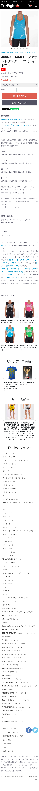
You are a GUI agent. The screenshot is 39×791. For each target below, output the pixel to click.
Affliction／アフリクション (11, 619)
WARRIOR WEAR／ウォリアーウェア (14, 721)
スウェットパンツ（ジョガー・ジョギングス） (18, 531)
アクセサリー (7, 541)
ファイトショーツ (8, 269)
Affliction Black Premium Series (12, 668)
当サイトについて (9, 729)
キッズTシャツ (8, 555)
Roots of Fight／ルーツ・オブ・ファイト (15, 700)
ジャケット (6, 523)
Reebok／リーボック (9, 696)
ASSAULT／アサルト (21, 125)
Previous (2, 377)
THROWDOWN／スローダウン (12, 710)
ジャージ (6, 471)
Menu (36, 5)
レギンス (13, 263)
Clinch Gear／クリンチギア (11, 650)
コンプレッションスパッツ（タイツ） (15, 474)
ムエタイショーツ (9, 467)
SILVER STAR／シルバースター (12, 657)
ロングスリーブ (8, 548)
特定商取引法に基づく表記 (13, 736)
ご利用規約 (7, 740)
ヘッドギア (6, 495)
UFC (3, 717)
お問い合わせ (8, 751)
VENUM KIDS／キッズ (13, 277)
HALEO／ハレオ (7, 675)
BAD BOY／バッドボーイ (10, 629)
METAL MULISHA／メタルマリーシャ (14, 654)
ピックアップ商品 (19, 361)
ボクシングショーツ (9, 492)
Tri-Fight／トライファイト (11, 640)
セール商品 (18, 399)
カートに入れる (19, 96)
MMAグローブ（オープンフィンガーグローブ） (18, 502)
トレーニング (7, 538)
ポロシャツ (6, 516)
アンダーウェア (8, 520)
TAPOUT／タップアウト (10, 665)
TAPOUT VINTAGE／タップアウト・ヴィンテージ (18, 707)
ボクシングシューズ (9, 485)
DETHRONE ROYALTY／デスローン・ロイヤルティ (18, 633)
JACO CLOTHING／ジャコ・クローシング (15, 682)
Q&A (4, 747)
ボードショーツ (8, 545)
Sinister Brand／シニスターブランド (14, 661)
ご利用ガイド (8, 744)
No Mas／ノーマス (8, 689)
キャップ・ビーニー (9, 552)
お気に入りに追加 (19, 103)
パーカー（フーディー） (11, 527)
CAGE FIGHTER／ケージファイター (13, 647)
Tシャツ (6, 509)
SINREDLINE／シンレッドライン (12, 703)
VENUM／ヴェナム (8, 453)
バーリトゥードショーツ (11, 464)
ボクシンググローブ (9, 481)
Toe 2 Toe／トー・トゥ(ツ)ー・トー (14, 714)
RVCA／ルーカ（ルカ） (10, 615)
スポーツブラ (25, 260)
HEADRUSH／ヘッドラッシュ (11, 679)
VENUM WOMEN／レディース (12, 52)
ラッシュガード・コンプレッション (14, 478)
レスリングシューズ (9, 488)
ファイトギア (7, 506)
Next (36, 377)
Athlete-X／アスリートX (10, 672)
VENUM (9, 275)
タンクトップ (32, 52)
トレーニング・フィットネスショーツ (15, 460)
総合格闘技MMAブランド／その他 (13, 643)
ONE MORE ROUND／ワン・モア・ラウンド (16, 693)
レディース (5, 245)
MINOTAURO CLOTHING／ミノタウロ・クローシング (19, 686)
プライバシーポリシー (11, 732)
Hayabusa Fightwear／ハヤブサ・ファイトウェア (18, 626)
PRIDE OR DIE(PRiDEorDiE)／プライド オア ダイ (17, 612)
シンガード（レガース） (14, 272)
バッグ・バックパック (10, 534)
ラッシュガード (24, 269)
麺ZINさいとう (7, 636)
